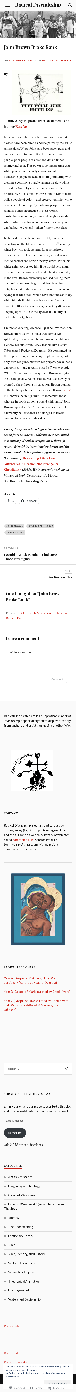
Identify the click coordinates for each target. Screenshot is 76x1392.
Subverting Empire (21, 1272)
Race (11, 1245)
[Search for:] (38, 1069)
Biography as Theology (24, 1186)
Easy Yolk (22, 126)
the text (66, 390)
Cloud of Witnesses (21, 1195)
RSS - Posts (12, 1326)
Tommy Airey (15, 532)
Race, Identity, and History (26, 1254)
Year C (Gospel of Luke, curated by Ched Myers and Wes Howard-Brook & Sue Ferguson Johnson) (36, 1005)
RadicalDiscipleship (56, 60)
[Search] (66, 5)
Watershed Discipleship (24, 1299)
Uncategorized (18, 1290)
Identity (13, 1218)
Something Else (23, 840)
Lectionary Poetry (20, 1236)
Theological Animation (24, 1281)
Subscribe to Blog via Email (28, 1094)
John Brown (14, 526)
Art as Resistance (20, 1177)
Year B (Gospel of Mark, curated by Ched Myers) (37, 992)
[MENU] (7, 5)
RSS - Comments (15, 1362)
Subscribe (15, 1133)
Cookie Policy (12, 1376)
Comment (57, 679)
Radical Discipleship (38, 4)
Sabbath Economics (21, 1263)
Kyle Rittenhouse (40, 526)
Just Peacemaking (20, 1227)
